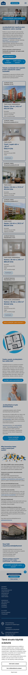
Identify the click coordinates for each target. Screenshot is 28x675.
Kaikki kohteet (4, 596)
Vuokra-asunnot (5, 591)
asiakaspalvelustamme (6, 520)
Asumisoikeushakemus (14, 574)
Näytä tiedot (14, 672)
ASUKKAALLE (4, 600)
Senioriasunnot (5, 593)
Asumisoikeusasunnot (6, 590)
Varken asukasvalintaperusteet (10, 41)
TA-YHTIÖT (4, 610)
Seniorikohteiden (7, 419)
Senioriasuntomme (7, 425)
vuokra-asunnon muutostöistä (8, 494)
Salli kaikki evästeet (14, 663)
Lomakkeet (4, 605)
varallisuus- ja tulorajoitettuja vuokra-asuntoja (12, 479)
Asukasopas (4, 607)
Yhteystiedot (4, 614)
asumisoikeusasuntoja (13, 427)
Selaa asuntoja (14, 579)
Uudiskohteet (4, 595)
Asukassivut (4, 603)
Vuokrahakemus (14, 576)
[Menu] (25, 3)
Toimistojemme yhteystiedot (12, 629)
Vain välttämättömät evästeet (14, 668)
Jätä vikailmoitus (5, 602)
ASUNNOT (4, 586)
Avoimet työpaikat (5, 612)
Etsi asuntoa (4, 588)
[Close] (25, 571)
